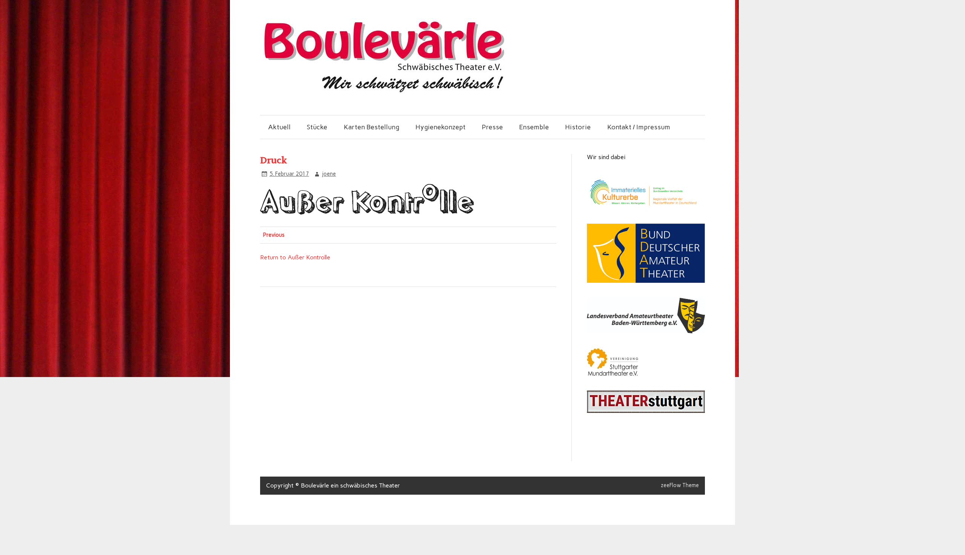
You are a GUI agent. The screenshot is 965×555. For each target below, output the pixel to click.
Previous (274, 235)
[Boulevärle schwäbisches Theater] (383, 91)
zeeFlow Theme (680, 485)
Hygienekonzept (440, 127)
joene (329, 173)
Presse (492, 127)
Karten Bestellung (371, 127)
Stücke (317, 127)
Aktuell (279, 127)
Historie (578, 127)
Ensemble (534, 127)
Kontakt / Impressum (638, 127)
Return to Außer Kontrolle (295, 257)
